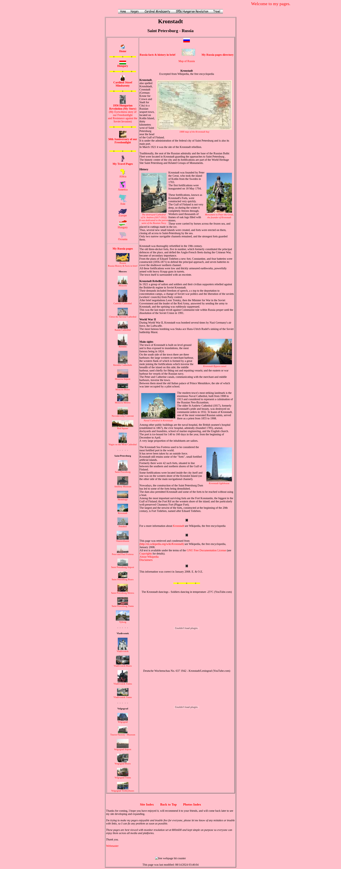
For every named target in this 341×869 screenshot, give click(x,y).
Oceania (122, 239)
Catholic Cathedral (122, 303)
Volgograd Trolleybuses (122, 790)
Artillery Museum (122, 486)
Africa (122, 176)
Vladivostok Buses (123, 665)
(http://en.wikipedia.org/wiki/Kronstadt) (161, 543)
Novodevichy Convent (123, 416)
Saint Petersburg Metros (122, 593)
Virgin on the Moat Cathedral (123, 444)
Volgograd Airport (122, 749)
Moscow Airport (122, 379)
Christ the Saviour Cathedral (122, 316)
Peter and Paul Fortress (123, 554)
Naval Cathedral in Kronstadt (158, 420)
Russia (123, 263)
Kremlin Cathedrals (122, 365)
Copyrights (145, 553)
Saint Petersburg (123, 472)
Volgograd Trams (123, 777)
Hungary (123, 227)
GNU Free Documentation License (206, 550)
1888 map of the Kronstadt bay (194, 131)
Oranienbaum (122, 541)
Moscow (123, 285)
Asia (122, 203)
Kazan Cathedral (123, 330)
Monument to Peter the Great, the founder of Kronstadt (219, 216)
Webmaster (112, 845)
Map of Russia (186, 61)
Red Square (122, 428)
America (123, 189)
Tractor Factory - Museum (122, 734)
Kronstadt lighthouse (219, 483)
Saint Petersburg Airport (122, 567)
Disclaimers (146, 559)
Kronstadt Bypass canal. (215, 366)
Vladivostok (123, 651)
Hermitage (123, 499)
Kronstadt (122, 513)
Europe (123, 215)
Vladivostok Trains (122, 683)
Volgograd (123, 722)
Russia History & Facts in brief (122, 265)
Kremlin (123, 346)
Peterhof (123, 526)
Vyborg (122, 622)
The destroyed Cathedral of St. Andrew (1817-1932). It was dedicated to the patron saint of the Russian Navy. (153, 218)
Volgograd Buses (123, 763)
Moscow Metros (122, 402)
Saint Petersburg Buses (123, 579)
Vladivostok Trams (122, 697)
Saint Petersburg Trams (123, 606)
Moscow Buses (122, 389)
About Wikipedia (149, 556)
